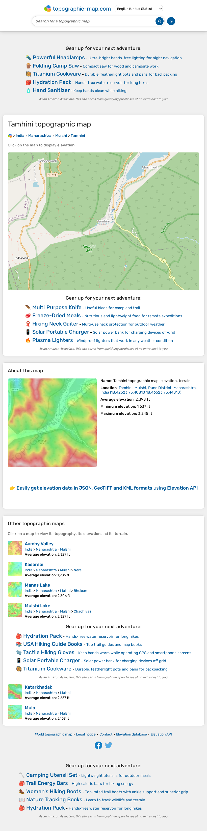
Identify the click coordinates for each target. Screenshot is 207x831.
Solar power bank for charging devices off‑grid (134, 332)
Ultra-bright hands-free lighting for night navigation (135, 58)
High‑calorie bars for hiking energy (102, 783)
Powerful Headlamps (59, 57)
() (148, 390)
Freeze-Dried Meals (56, 315)
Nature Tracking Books (54, 799)
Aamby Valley (39, 544)
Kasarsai (34, 564)
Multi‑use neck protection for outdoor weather (123, 324)
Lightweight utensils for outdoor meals (116, 775)
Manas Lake (37, 585)
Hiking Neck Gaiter (55, 324)
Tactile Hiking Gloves (48, 652)
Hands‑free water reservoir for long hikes (111, 82)
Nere (78, 570)
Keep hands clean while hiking (99, 90)
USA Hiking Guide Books (53, 644)
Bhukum (80, 591)
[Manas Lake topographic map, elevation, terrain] (15, 590)
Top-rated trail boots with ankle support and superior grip (136, 792)
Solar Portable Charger (60, 332)
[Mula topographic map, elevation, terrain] (15, 713)
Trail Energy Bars (47, 783)
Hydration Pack (52, 82)
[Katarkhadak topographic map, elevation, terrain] (15, 692)
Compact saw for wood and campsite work (121, 66)
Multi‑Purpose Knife (57, 307)
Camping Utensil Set (51, 775)
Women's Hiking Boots (53, 791)
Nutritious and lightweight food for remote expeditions (133, 316)
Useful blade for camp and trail (112, 308)
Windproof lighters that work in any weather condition (125, 340)
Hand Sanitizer (51, 90)
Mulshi (65, 549)
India (29, 549)
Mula (30, 708)
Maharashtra (46, 549)
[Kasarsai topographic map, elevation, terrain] (15, 569)
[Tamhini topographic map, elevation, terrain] (52, 422)
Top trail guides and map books (114, 644)
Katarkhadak (38, 687)
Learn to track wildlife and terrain (115, 800)
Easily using (107, 488)
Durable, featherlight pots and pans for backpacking (131, 74)
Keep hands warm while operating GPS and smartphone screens (134, 653)
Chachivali (82, 611)
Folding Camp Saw (56, 65)
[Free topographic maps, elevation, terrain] (10, 135)
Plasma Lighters (52, 340)
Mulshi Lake (37, 606)
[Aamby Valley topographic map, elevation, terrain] (15, 549)
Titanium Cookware (57, 74)
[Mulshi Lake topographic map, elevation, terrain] (15, 611)
